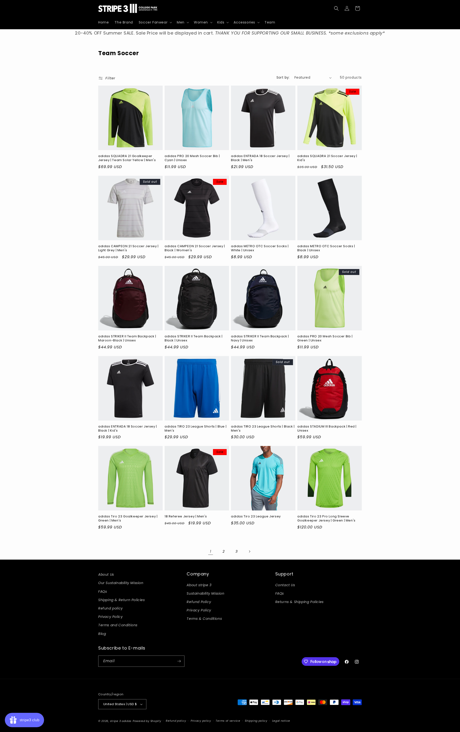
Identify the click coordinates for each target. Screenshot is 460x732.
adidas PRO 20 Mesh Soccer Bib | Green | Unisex (325, 338)
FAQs (102, 591)
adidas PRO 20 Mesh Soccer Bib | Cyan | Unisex (192, 158)
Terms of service (228, 721)
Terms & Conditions (204, 618)
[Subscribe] (179, 661)
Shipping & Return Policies (121, 599)
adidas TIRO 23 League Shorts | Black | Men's (263, 429)
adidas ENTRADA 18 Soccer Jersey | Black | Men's (260, 158)
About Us (106, 574)
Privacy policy (201, 721)
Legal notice (281, 721)
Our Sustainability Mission (121, 582)
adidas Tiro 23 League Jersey (256, 517)
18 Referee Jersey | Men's (186, 517)
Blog (102, 633)
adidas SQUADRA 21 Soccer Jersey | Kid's (327, 158)
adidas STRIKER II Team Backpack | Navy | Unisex (260, 338)
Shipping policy (256, 721)
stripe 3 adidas (121, 721)
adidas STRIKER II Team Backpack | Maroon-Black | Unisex (127, 338)
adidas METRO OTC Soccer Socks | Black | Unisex (326, 248)
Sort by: (283, 77)
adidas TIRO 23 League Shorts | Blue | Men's (195, 429)
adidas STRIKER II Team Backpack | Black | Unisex (194, 338)
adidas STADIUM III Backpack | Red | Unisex (326, 429)
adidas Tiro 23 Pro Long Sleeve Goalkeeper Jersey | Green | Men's (326, 519)
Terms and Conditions (118, 625)
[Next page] (249, 551)
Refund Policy (199, 601)
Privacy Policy (110, 616)
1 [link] (210, 551)
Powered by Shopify (147, 721)
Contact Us (285, 585)
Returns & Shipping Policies (299, 601)
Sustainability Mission (205, 593)
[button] (155, 22)
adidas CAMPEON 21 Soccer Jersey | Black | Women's (195, 248)
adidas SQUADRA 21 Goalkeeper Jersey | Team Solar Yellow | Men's (127, 158)
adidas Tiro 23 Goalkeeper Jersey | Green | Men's (127, 519)
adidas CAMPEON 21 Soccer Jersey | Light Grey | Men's (128, 248)
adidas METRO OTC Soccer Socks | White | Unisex (260, 248)
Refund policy (110, 608)
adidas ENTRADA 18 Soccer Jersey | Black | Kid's (127, 429)
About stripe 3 (199, 585)
